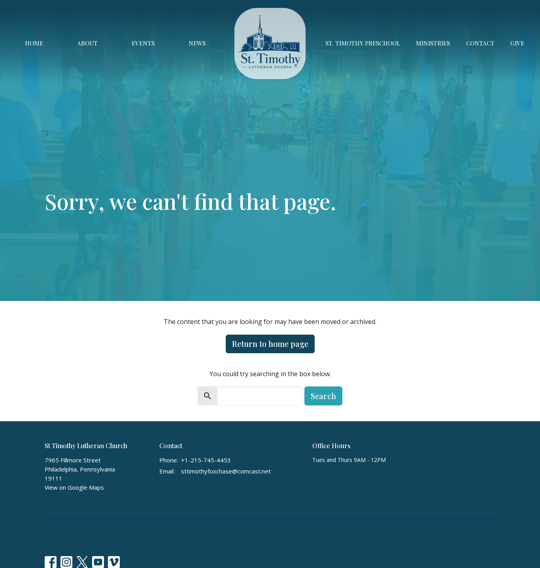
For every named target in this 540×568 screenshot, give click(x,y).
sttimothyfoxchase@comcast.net (226, 471)
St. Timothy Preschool (362, 43)
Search (323, 395)
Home (34, 43)
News (197, 43)
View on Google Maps (74, 487)
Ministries (433, 43)
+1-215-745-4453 (206, 460)
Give (517, 43)
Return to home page (270, 343)
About (87, 43)
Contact (480, 43)
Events (143, 43)
